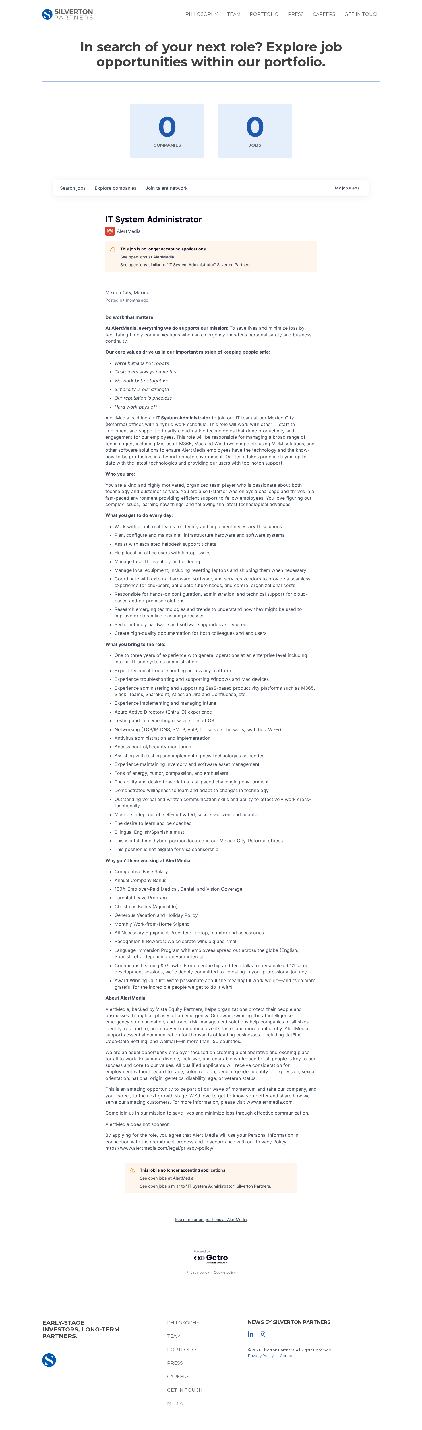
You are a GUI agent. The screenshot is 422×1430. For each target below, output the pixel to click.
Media (175, 1403)
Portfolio (264, 14)
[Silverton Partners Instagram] (262, 1334)
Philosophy (201, 14)
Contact (287, 1356)
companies (115, 188)
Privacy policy (197, 1272)
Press (296, 14)
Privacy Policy (261, 1356)
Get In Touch (362, 14)
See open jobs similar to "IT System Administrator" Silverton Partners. (186, 264)
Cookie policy (225, 1272)
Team (234, 14)
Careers (324, 14)
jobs (73, 188)
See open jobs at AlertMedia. (147, 256)
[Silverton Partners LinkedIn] (250, 1334)
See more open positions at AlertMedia (211, 1219)
